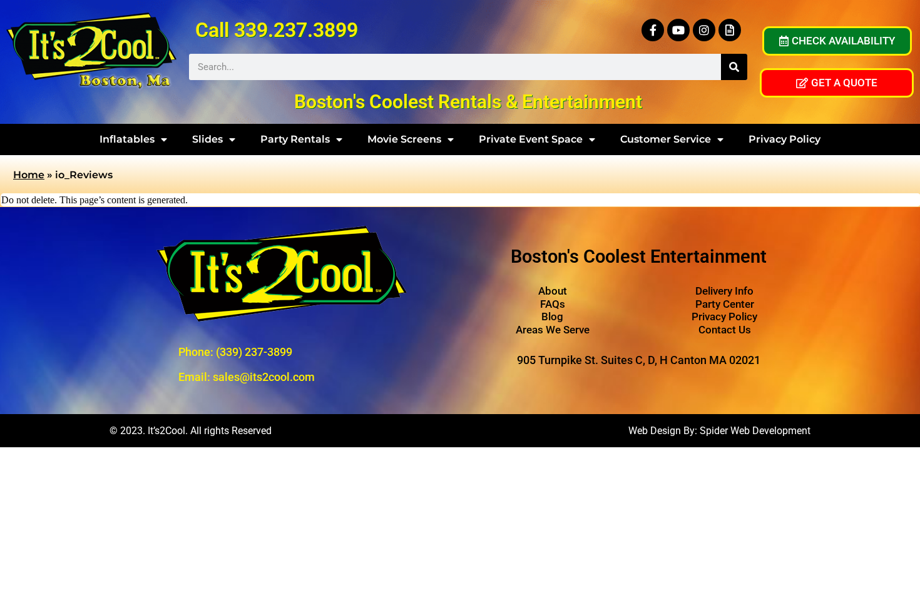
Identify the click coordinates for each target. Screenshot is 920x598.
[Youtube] (678, 30)
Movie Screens (404, 139)
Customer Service (665, 139)
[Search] (734, 67)
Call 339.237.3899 (276, 30)
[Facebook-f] (652, 30)
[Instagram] (704, 30)
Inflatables (127, 139)
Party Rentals (295, 139)
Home (28, 175)
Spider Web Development (755, 431)
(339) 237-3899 (254, 351)
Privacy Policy (784, 139)
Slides (207, 139)
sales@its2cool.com (264, 376)
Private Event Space (531, 139)
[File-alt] (729, 30)
